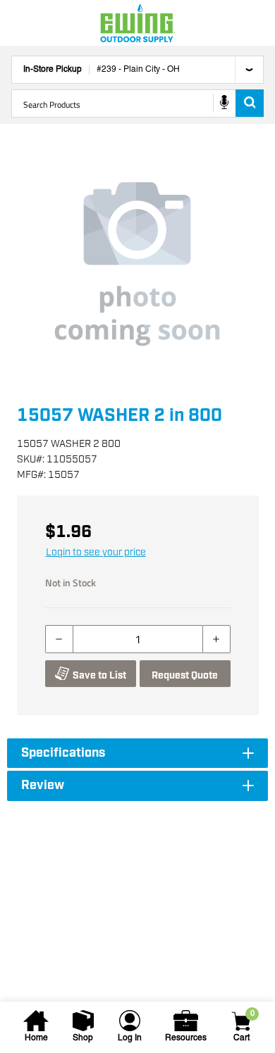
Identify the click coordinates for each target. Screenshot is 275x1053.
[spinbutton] (137, 639)
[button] (137, 264)
